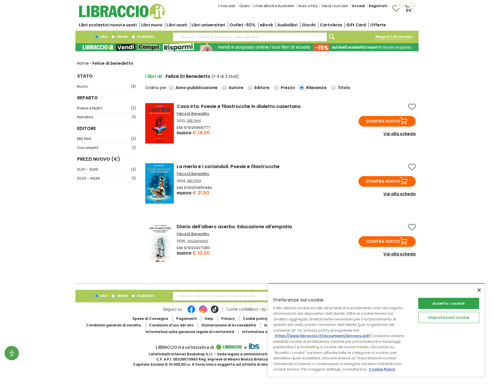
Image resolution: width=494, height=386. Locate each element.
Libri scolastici (108, 25)
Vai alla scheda (399, 134)
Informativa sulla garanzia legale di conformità (190, 331)
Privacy (228, 318)
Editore (262, 87)
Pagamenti (186, 318)
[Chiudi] (479, 290)
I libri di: (154, 76)
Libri (103, 36)
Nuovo (106, 86)
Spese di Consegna (150, 318)
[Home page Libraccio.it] (121, 17)
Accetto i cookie (449, 303)
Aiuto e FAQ (307, 5)
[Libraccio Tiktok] (215, 312)
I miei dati (226, 5)
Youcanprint (106, 147)
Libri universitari (208, 25)
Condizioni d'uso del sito (171, 325)
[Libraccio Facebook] (191, 312)
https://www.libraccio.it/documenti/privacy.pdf (322, 335)
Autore (236, 87)
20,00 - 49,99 (106, 178)
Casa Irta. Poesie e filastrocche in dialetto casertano (239, 106)
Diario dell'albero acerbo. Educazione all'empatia (234, 226)
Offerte (378, 25)
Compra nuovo (383, 121)
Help (209, 318)
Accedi (358, 5)
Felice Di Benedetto (193, 113)
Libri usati (177, 25)
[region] (376, 330)
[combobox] (250, 37)
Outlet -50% (243, 25)
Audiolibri (287, 25)
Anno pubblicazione (197, 87)
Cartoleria (331, 25)
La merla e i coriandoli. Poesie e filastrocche (228, 166)
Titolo (344, 87)
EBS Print (106, 138)
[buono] (247, 47)
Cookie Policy (382, 369)
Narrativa (106, 117)
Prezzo (288, 87)
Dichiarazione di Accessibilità (229, 325)
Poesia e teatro (106, 108)
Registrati (378, 5)
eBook (266, 25)
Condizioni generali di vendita (113, 325)
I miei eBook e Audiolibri (274, 5)
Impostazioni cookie (448, 317)
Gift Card (356, 25)
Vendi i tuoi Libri (334, 5)
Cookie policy (255, 318)
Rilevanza (316, 87)
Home (83, 63)
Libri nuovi (151, 25)
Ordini (244, 5)
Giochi (309, 25)
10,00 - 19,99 (106, 169)
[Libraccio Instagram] (203, 312)
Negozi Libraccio (393, 37)
